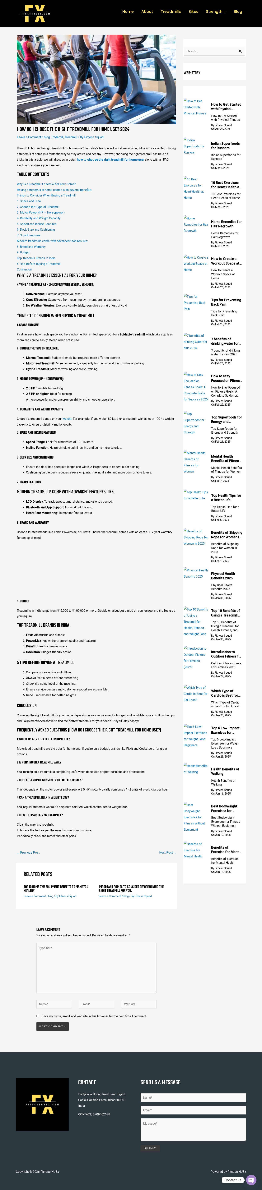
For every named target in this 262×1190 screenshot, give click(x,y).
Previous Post (28, 852)
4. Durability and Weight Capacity (39, 218)
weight (67, 419)
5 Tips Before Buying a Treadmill (38, 264)
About (147, 11)
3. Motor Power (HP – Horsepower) (41, 212)
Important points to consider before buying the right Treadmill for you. (131, 889)
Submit (150, 1148)
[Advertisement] (96, 570)
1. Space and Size (29, 201)
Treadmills (171, 11)
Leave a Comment (29, 137)
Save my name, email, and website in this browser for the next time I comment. (94, 1016)
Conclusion (24, 269)
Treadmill (71, 137)
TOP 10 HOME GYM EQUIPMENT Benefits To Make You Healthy (56, 889)
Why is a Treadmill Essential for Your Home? (46, 184)
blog (47, 137)
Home (128, 11)
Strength (214, 11)
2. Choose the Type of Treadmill (38, 207)
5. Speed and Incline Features (37, 224)
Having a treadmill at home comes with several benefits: (54, 190)
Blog (238, 11)
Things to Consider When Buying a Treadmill (46, 195)
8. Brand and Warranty (31, 247)
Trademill (57, 137)
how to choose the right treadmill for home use (110, 159)
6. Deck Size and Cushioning (36, 229)
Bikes (193, 11)
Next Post (168, 852)
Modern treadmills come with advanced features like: (52, 241)
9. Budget (23, 252)
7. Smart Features (28, 235)
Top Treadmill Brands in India (36, 258)
